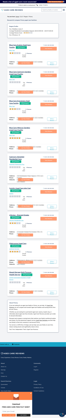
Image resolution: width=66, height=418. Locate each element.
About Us (3, 367)
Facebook (16, 344)
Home (17, 17)
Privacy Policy (37, 384)
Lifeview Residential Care (16, 220)
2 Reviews (29, 53)
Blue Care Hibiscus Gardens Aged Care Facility (19, 129)
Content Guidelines (39, 391)
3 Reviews (29, 223)
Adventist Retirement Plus (16, 164)
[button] (16, 407)
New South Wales (6, 391)
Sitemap (3, 370)
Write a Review (52, 63)
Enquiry (22, 47)
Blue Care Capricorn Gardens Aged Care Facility (20, 73)
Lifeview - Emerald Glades (19, 215)
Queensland (4, 384)
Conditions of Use (39, 388)
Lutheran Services (14, 249)
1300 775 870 (43, 5)
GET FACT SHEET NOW (9, 415)
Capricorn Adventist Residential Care (16, 158)
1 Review (28, 109)
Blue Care (12, 50)
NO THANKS (24, 415)
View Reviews (48, 48)
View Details (26, 63)
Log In (35, 367)
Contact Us (4, 376)
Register (36, 370)
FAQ (2, 373)
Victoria (3, 388)
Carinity (11, 194)
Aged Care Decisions (42, 320)
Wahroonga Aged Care (17, 243)
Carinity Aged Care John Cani (20, 188)
